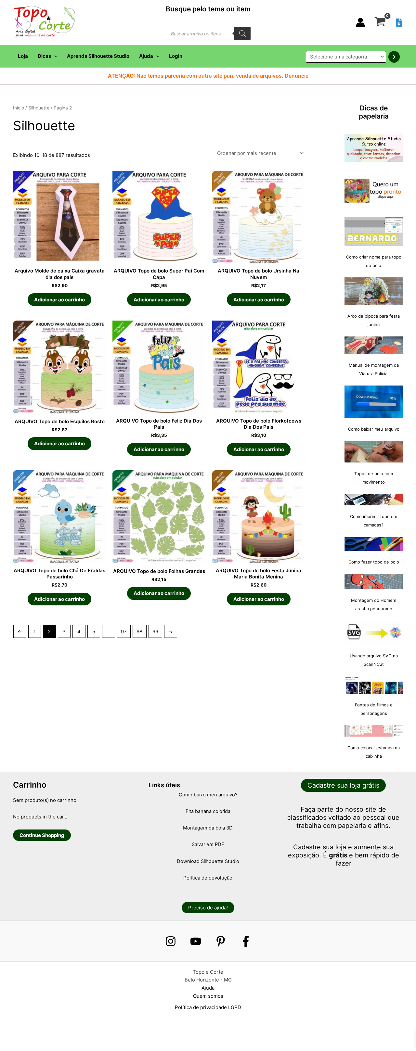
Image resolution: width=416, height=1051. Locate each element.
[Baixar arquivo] (399, 23)
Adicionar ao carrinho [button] (59, 300)
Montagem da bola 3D (208, 828)
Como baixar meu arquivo (373, 429)
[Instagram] (170, 941)
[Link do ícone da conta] (360, 22)
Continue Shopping (42, 835)
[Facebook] (245, 941)
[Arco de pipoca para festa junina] (373, 291)
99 (155, 631)
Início (18, 107)
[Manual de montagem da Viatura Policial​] (373, 345)
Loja (23, 56)
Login (175, 56)
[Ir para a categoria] (394, 57)
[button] (54, 56)
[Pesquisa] (242, 33)
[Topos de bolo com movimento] (373, 451)
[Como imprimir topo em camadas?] (373, 500)
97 (124, 631)
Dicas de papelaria (374, 112)
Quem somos (208, 996)
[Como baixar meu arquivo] (373, 402)
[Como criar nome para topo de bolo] (373, 231)
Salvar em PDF (208, 844)
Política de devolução (207, 878)
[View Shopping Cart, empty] (380, 22)
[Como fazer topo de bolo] (373, 544)
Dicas (44, 56)
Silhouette (38, 107)
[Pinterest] (220, 941)
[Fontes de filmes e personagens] (373, 685)
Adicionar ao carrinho (258, 300)
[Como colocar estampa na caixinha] (373, 731)
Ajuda (146, 56)
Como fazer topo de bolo (373, 561)
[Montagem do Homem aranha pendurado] (373, 581)
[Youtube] (195, 941)
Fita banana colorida (208, 811)
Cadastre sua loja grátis (343, 785)
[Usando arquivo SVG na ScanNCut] (373, 633)
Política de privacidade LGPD (208, 1007)
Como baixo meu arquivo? (208, 795)
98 (139, 631)
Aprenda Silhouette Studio (98, 56)
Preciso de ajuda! (208, 908)
